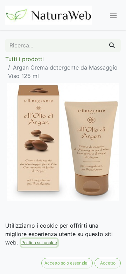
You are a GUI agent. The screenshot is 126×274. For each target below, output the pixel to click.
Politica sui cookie (39, 242)
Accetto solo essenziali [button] (67, 263)
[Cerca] (112, 45)
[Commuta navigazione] (113, 15)
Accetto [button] (107, 263)
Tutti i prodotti (24, 59)
